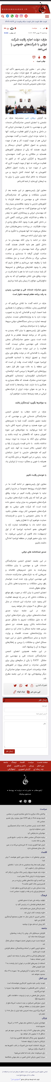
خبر (44, 28)
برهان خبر (31, 118)
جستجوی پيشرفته (25, 794)
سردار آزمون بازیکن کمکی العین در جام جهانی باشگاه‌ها (25, 1057)
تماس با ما (27, 790)
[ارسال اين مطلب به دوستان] (34, 57)
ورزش (31, 766)
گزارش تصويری (24, 769)
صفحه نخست (42, 762)
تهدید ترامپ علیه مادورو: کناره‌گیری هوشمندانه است (26, 983)
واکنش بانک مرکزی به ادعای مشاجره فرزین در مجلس (26, 814)
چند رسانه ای (38, 769)
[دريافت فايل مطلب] (39, 57)
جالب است (41, 61)
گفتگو (9, 766)
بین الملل (40, 766)
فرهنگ (13, 762)
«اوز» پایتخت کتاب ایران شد (34, 912)
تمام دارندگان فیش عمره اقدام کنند (32, 908)
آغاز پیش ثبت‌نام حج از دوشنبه (34, 924)
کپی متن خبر (35, 692)
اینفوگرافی (11, 769)
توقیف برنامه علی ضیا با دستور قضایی (31, 900)
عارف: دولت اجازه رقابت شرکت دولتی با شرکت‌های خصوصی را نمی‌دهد (29, 44)
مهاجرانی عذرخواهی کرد (36, 833)
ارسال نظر (9, 751)
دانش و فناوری (20, 766)
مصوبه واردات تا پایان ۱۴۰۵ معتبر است (31, 876)
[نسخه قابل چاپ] (44, 57)
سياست (34, 28)
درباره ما (19, 790)
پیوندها (11, 790)
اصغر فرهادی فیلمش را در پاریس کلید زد (30, 904)
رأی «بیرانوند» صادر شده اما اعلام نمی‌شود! (29, 1053)
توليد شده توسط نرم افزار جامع (25, 1079)
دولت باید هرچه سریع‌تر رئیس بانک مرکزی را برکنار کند (25, 872)
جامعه (5, 762)
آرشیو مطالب (38, 790)
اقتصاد (22, 762)
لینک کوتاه (21, 692)
